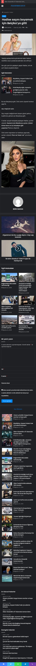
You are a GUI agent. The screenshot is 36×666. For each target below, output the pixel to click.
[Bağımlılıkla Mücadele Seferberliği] (9, 277)
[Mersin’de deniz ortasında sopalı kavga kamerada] (7, 578)
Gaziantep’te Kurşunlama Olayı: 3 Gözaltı (25, 327)
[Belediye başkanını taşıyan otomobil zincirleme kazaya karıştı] (7, 552)
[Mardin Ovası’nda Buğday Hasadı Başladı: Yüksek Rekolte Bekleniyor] (7, 451)
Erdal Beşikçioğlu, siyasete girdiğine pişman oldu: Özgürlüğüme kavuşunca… (22, 90)
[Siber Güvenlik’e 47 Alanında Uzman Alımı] (7, 434)
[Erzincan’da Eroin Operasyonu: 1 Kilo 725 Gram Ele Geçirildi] (27, 300)
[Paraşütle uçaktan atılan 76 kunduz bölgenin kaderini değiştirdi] (7, 543)
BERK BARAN (7, 27)
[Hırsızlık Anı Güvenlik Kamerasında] (7, 561)
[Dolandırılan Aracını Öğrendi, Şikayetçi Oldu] (7, 527)
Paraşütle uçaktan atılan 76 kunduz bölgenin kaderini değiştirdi (22, 543)
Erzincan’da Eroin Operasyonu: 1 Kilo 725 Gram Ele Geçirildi (26, 308)
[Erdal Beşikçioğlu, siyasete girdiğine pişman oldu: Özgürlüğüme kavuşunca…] (6, 89)
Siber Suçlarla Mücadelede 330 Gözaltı (7, 308)
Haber (11, 12)
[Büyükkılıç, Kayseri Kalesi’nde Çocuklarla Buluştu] (6, 80)
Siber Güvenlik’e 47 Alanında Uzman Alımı (16, 1)
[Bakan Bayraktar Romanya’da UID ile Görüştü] (7, 535)
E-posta (4, 376)
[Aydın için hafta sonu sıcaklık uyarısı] (9, 319)
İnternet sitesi (5, 383)
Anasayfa (6, 12)
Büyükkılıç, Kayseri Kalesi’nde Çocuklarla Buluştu (23, 424)
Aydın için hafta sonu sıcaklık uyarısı (8, 327)
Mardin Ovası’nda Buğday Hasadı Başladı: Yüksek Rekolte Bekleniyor (22, 451)
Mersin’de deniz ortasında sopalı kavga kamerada (22, 577)
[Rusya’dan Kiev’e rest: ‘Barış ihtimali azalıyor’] (7, 570)
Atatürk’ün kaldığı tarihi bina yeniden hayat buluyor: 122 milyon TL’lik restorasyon (25, 287)
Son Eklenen (18, 409)
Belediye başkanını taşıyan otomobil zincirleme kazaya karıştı (22, 552)
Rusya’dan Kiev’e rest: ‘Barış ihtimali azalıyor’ (22, 568)
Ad (2, 369)
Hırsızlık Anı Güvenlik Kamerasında (20, 560)
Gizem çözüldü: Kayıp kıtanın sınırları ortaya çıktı (23, 416)
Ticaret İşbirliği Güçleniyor (22, 516)
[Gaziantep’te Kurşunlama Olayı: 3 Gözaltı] (27, 319)
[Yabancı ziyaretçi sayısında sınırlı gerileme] (7, 468)
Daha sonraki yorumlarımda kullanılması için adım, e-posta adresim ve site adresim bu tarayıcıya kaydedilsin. (17, 392)
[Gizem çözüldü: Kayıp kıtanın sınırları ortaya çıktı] (7, 417)
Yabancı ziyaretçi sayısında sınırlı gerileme (22, 467)
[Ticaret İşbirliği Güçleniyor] (7, 519)
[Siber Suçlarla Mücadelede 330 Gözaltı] (9, 300)
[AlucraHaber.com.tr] (18, 6)
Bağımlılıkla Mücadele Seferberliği (8, 284)
